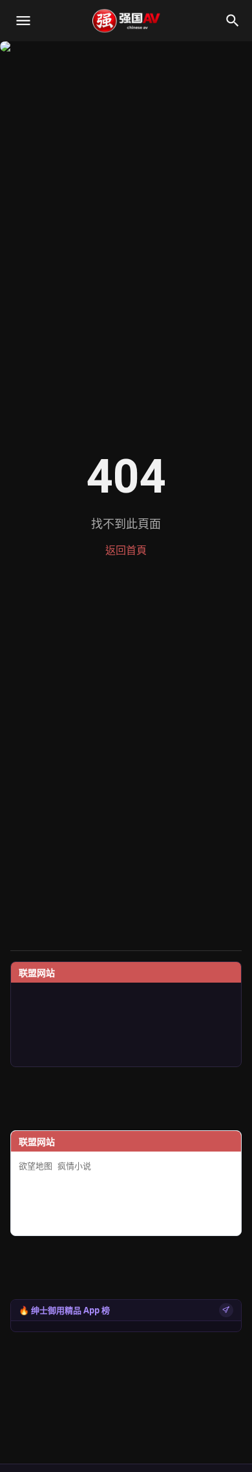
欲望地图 (35, 1166)
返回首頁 (126, 550)
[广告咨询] (226, 1310)
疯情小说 (74, 1166)
